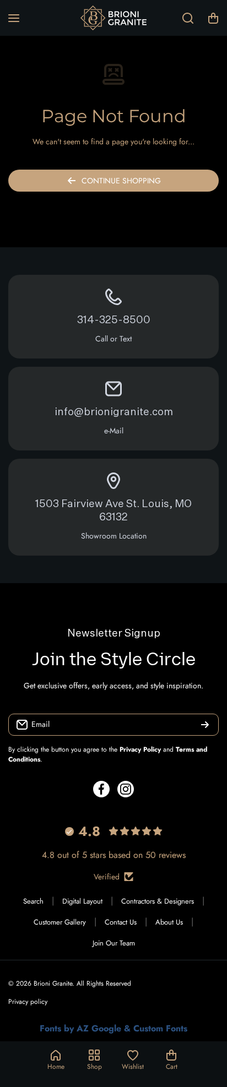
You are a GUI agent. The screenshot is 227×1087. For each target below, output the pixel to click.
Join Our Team (114, 943)
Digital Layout (82, 901)
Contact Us (121, 922)
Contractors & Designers (157, 901)
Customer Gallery (60, 922)
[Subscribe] (205, 725)
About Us (169, 922)
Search (33, 901)
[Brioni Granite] (113, 18)
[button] (213, 18)
